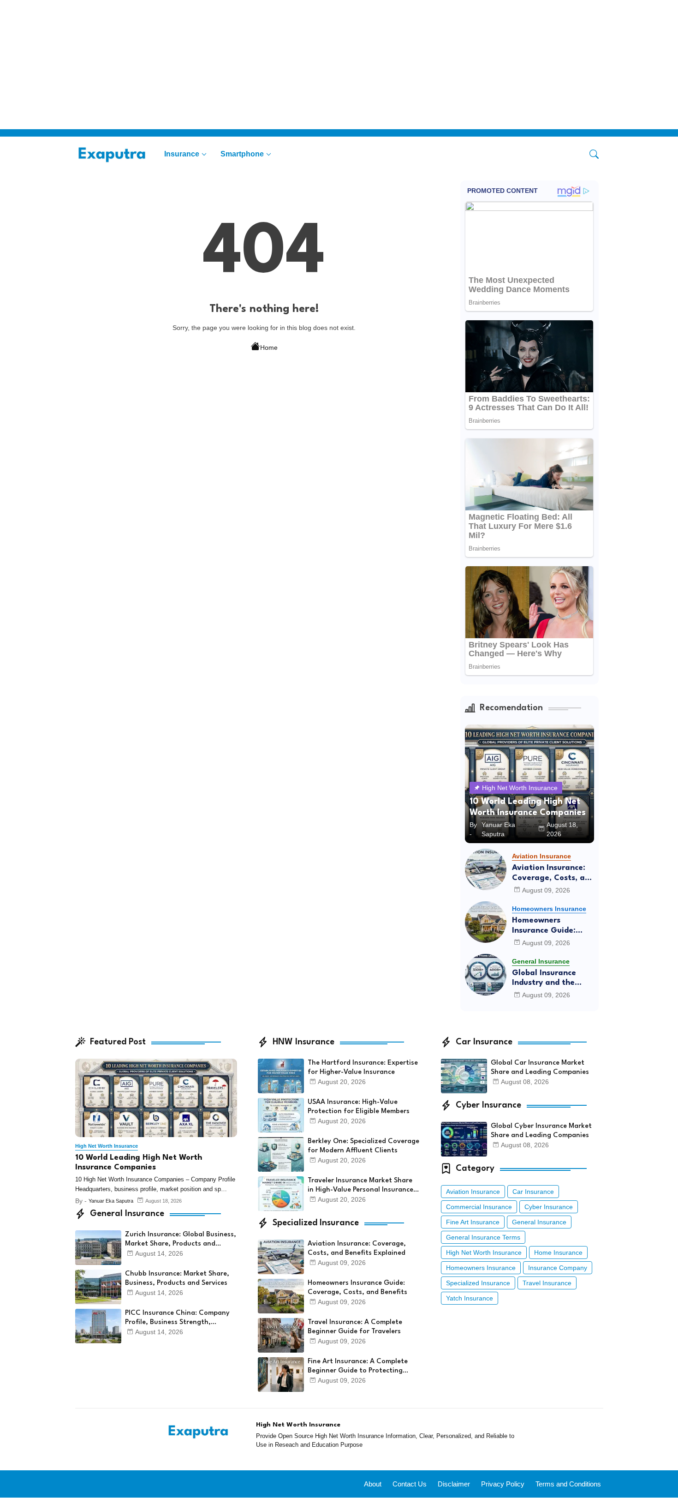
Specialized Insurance (478, 1283)
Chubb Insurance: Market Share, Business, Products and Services (177, 1278)
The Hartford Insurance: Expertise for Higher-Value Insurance (363, 1068)
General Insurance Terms (483, 1237)
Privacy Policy (502, 1484)
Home (269, 347)
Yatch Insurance (469, 1298)
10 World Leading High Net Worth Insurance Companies (138, 1163)
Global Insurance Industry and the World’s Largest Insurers (544, 978)
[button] (594, 154)
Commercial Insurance (479, 1206)
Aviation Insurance (473, 1191)
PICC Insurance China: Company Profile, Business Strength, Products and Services (177, 1318)
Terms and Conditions (568, 1484)
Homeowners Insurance (481, 1267)
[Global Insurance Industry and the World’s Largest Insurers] (485, 974)
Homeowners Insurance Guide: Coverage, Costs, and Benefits (553, 926)
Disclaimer (454, 1484)
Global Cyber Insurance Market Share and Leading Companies (541, 1131)
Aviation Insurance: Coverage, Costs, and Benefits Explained (553, 873)
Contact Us (410, 1484)
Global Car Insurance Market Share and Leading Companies (540, 1068)
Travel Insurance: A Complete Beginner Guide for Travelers (355, 1327)
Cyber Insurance (548, 1206)
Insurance (181, 154)
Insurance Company (557, 1267)
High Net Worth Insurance (484, 1252)
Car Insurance (533, 1191)
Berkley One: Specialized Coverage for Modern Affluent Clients (363, 1146)
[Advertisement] (276, 64)
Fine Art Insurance (473, 1222)
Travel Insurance (547, 1283)
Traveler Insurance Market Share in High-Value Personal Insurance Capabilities (360, 1186)
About (372, 1484)
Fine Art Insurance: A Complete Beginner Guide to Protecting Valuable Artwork (358, 1367)
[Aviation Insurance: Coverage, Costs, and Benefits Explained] (485, 869)
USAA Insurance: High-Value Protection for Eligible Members (359, 1107)
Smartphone (242, 154)
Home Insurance (558, 1252)
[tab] (185, 154)
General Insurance (539, 1222)
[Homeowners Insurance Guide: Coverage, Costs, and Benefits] (485, 922)
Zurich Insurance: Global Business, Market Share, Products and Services (180, 1240)
